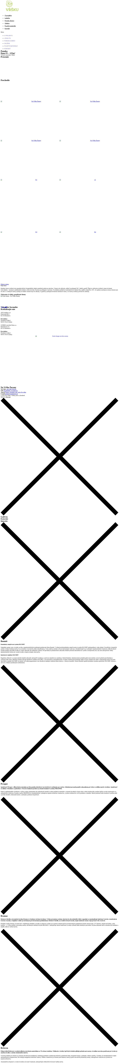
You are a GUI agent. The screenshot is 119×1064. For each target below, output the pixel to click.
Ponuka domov (9, 21)
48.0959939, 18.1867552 (11, 390)
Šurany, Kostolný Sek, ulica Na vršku (15, 392)
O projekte (8, 16)
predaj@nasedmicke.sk (11, 394)
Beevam (8, 397)
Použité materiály (10, 26)
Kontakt (7, 29)
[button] (35, 32)
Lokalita (7, 18)
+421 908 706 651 (11, 389)
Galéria (7, 23)
